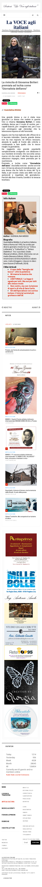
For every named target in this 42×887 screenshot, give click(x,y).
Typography (27, 835)
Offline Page (27, 818)
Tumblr (4, 845)
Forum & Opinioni (8, 815)
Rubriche (5, 821)
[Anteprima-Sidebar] (21, 550)
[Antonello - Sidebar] (21, 598)
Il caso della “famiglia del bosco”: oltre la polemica (20, 270)
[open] (4, 15)
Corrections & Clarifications (27, 794)
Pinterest (5, 848)
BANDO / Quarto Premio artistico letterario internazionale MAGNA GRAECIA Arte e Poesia (21, 420)
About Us (26, 788)
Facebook (5, 843)
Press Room (26, 799)
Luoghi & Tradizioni (6, 794)
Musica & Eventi (8, 808)
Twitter (4, 840)
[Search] (37, 15)
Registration (27, 810)
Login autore (7, 878)
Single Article (27, 829)
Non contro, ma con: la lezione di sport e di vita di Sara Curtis (23, 287)
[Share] (32, 15)
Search (25, 812)
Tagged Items (27, 832)
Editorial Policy (28, 790)
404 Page (25, 821)
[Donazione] (21, 6)
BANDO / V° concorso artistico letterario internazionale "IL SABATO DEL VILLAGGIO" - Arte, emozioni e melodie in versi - (20, 457)
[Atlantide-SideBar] (21, 720)
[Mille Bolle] (21, 580)
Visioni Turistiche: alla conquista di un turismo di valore (20, 517)
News (4, 787)
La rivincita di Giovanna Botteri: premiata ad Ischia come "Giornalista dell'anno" (20, 85)
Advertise (26, 802)
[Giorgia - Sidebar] (21, 682)
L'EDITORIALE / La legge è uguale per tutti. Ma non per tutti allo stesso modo (22, 281)
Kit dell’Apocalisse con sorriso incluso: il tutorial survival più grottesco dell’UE (23, 293)
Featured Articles (28, 826)
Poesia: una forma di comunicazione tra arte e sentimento (20, 351)
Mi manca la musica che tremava (20, 275)
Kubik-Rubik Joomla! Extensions (17, 775)
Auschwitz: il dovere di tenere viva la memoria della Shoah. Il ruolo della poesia (20, 491)
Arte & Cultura (10, 347)
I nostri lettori (8, 828)
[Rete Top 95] (21, 652)
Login (24, 807)
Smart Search (27, 815)
